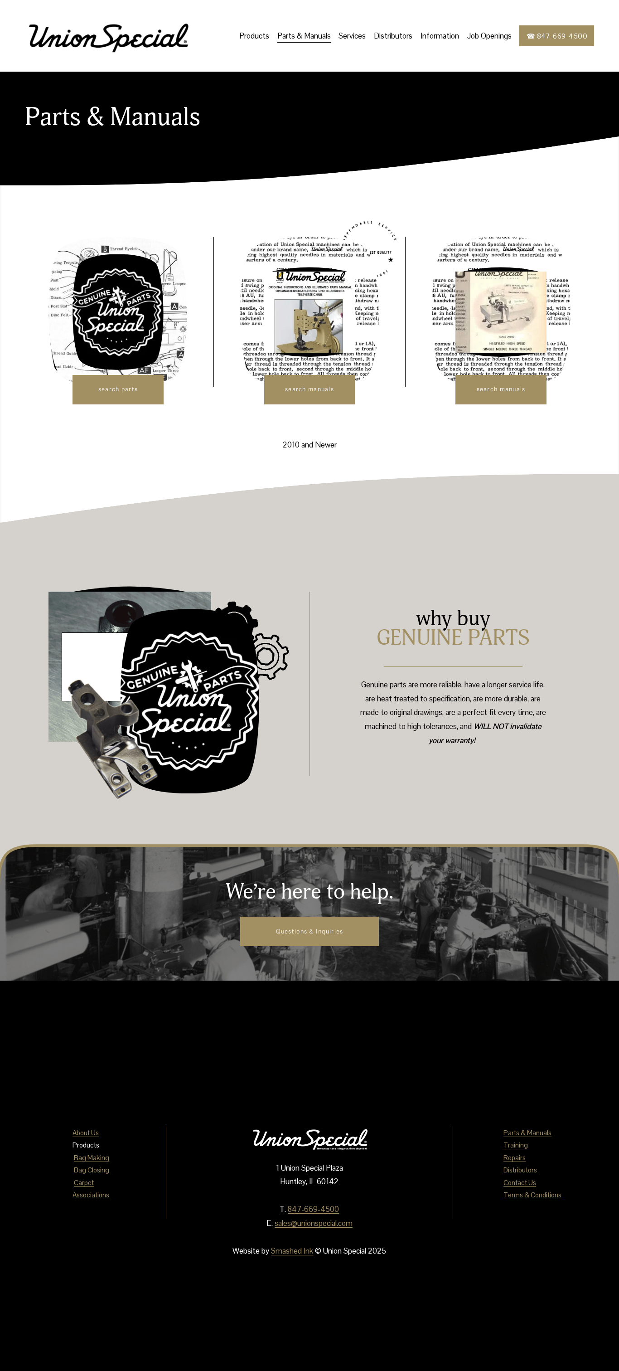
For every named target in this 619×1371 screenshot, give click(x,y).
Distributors (393, 36)
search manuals (309, 389)
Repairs (514, 1157)
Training (515, 1145)
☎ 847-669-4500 (557, 36)
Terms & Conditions (532, 1195)
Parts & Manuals (304, 36)
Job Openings (489, 36)
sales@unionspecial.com (314, 1223)
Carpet (84, 1182)
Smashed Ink (292, 1251)
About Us (86, 1132)
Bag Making (91, 1157)
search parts (118, 389)
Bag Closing (91, 1170)
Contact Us (519, 1182)
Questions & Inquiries (309, 931)
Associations (91, 1195)
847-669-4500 (313, 1209)
